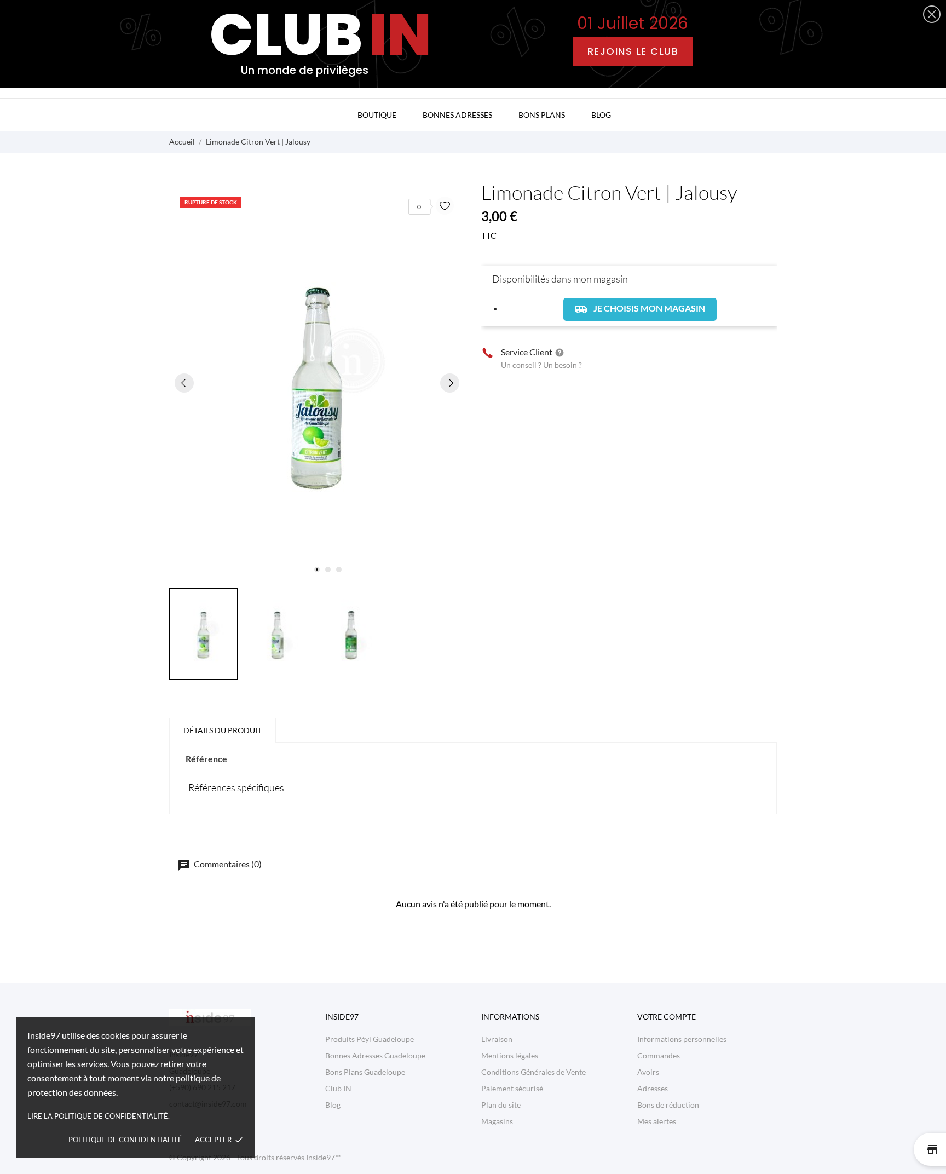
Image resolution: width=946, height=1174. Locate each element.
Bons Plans (541, 114)
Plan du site (501, 1104)
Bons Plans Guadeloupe (365, 1072)
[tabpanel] (317, 383)
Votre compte (666, 1016)
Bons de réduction (668, 1104)
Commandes (658, 1055)
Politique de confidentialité (125, 1139)
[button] (932, 14)
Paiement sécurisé (512, 1088)
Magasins (497, 1121)
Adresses (652, 1088)
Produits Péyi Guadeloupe (369, 1039)
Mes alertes (656, 1121)
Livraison (496, 1039)
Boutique (376, 114)
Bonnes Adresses (457, 114)
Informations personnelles (681, 1039)
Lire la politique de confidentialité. (98, 1116)
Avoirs (648, 1072)
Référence (206, 758)
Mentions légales (509, 1055)
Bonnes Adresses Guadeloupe (375, 1055)
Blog (601, 114)
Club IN (338, 1088)
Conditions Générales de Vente (533, 1072)
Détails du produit (222, 730)
